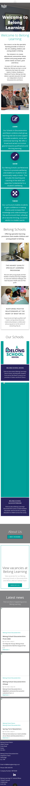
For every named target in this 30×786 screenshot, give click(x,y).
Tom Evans (7, 641)
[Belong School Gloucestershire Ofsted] (15, 664)
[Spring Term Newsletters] (15, 709)
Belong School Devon (9, 723)
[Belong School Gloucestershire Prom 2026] (15, 619)
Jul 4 (13, 641)
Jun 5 (13, 731)
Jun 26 (13, 686)
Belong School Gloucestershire (11, 632)
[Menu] (15, 2)
